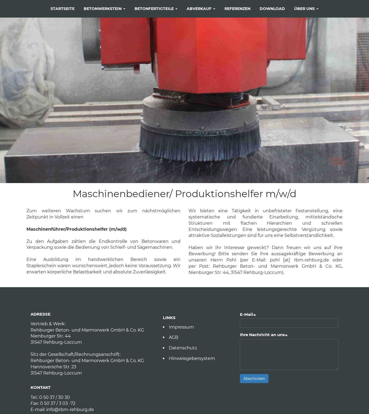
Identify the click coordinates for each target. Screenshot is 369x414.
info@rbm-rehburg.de (70, 409)
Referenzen (237, 8)
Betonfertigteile (155, 8)
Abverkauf (200, 8)
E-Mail (246, 314)
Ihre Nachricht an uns (262, 334)
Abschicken (254, 378)
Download (272, 8)
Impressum (181, 327)
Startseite (63, 8)
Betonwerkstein (103, 8)
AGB (173, 337)
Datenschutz (183, 347)
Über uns (305, 8)
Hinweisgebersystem (192, 358)
